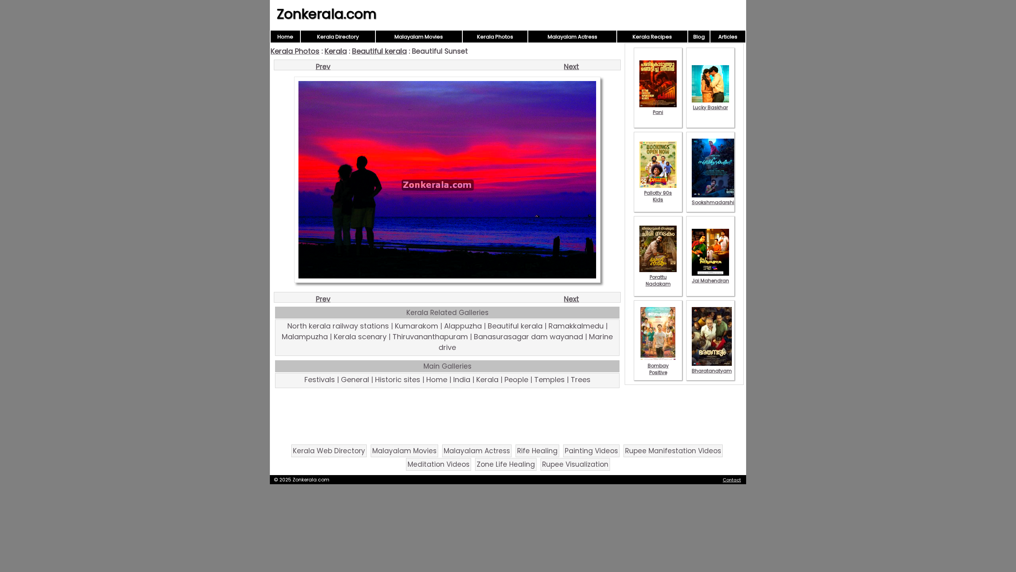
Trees (581, 380)
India (461, 380)
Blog (699, 37)
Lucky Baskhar (710, 107)
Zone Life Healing (506, 464)
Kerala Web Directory (329, 451)
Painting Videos (591, 451)
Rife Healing (537, 451)
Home (285, 37)
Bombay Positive (658, 369)
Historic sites (397, 380)
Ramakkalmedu (576, 326)
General (355, 380)
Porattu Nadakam (658, 280)
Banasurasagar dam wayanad (528, 337)
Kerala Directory (338, 37)
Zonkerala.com (327, 13)
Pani (658, 112)
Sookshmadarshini (715, 202)
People (516, 380)
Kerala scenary (360, 337)
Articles (727, 37)
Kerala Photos (495, 37)
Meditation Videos (439, 464)
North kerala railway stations (338, 326)
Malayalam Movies (418, 37)
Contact (732, 480)
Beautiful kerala (379, 51)
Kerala (336, 51)
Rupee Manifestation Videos (673, 451)
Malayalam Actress (572, 37)
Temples (549, 380)
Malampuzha (305, 337)
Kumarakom (416, 326)
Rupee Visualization (575, 464)
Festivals (319, 380)
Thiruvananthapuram (430, 337)
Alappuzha (463, 326)
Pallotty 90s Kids (658, 196)
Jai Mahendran (710, 280)
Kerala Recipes (652, 37)
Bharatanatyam (712, 370)
